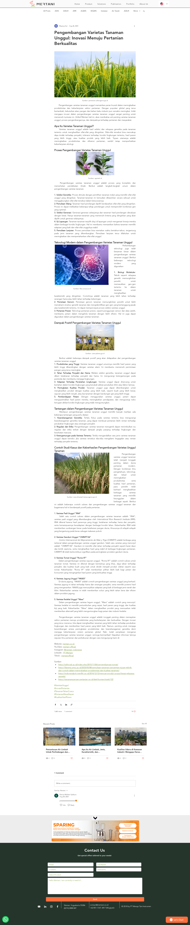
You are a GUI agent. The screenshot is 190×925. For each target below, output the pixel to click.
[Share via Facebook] (55, 705)
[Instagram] (51, 906)
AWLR (65, 11)
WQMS (94, 11)
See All (144, 724)
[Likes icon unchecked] (61, 805)
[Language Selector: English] (164, 4)
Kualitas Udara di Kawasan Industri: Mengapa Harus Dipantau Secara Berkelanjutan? (129, 750)
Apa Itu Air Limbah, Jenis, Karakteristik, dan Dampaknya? (93, 750)
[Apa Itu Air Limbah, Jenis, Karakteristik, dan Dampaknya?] (95, 737)
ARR (74, 11)
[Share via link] (71, 705)
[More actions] (134, 26)
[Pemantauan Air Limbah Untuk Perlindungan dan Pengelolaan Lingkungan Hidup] (59, 737)
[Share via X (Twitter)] (61, 705)
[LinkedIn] (45, 906)
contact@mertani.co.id (99, 905)
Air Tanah (116, 11)
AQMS (83, 11)
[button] (88, 4)
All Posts (46, 11)
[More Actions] (134, 795)
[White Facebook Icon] (57, 906)
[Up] (95, 818)
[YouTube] (39, 906)
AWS (57, 11)
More (135, 11)
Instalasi (104, 11)
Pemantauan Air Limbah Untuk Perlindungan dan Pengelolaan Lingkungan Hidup (57, 750)
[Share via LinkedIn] (66, 705)
